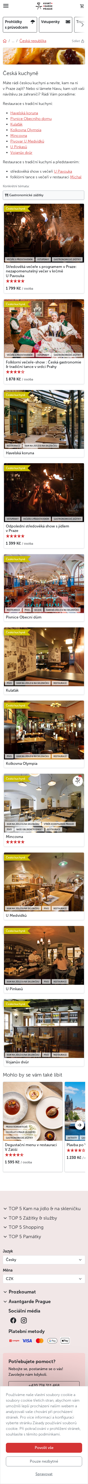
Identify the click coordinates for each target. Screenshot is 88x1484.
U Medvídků (16, 915)
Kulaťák (16, 124)
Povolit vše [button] (44, 1447)
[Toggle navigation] (5, 6)
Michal (75, 177)
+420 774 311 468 (44, 1385)
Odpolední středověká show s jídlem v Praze (37, 528)
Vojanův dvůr (21, 152)
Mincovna (18, 135)
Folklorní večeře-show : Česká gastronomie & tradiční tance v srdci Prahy (43, 364)
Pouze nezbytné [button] (44, 1461)
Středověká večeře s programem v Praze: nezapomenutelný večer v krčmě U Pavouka (41, 271)
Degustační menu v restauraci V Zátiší (31, 1147)
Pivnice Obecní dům (24, 617)
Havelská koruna (24, 113)
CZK (9, 1279)
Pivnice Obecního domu (31, 118)
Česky (11, 1259)
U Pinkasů (18, 147)
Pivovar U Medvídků (27, 141)
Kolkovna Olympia (25, 130)
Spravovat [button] (44, 1474)
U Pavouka (63, 171)
